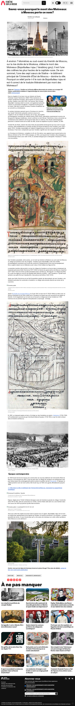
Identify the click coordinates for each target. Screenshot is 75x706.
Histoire (45, 18)
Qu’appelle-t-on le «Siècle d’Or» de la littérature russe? (12, 626)
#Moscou (19, 575)
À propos (3, 682)
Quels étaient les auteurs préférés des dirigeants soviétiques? (35, 627)
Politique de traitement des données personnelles (8, 684)
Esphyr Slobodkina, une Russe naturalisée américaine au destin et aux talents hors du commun (62, 605)
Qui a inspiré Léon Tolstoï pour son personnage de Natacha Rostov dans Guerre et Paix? (61, 649)
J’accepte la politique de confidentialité (35, 696)
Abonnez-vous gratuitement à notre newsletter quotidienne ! (40, 690)
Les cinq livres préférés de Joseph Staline (10, 604)
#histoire (10, 575)
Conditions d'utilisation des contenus (8, 687)
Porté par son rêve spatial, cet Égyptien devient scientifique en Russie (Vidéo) (62, 627)
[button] (41, 2)
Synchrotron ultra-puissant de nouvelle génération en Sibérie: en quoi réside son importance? (37, 605)
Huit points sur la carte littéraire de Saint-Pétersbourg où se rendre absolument (37, 649)
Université (53, 481)
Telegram (17, 89)
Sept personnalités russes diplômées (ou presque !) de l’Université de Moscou (55, 109)
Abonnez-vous (32, 678)
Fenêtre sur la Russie (34, 17)
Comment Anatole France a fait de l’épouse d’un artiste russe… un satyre (62, 671)
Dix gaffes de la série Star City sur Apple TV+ (11, 648)
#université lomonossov (33, 575)
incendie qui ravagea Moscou (21, 293)
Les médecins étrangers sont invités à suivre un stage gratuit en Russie (37, 671)
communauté (15, 93)
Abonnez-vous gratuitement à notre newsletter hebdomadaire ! (40, 686)
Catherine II (56, 415)
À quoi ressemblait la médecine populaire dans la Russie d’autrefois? (12, 671)
